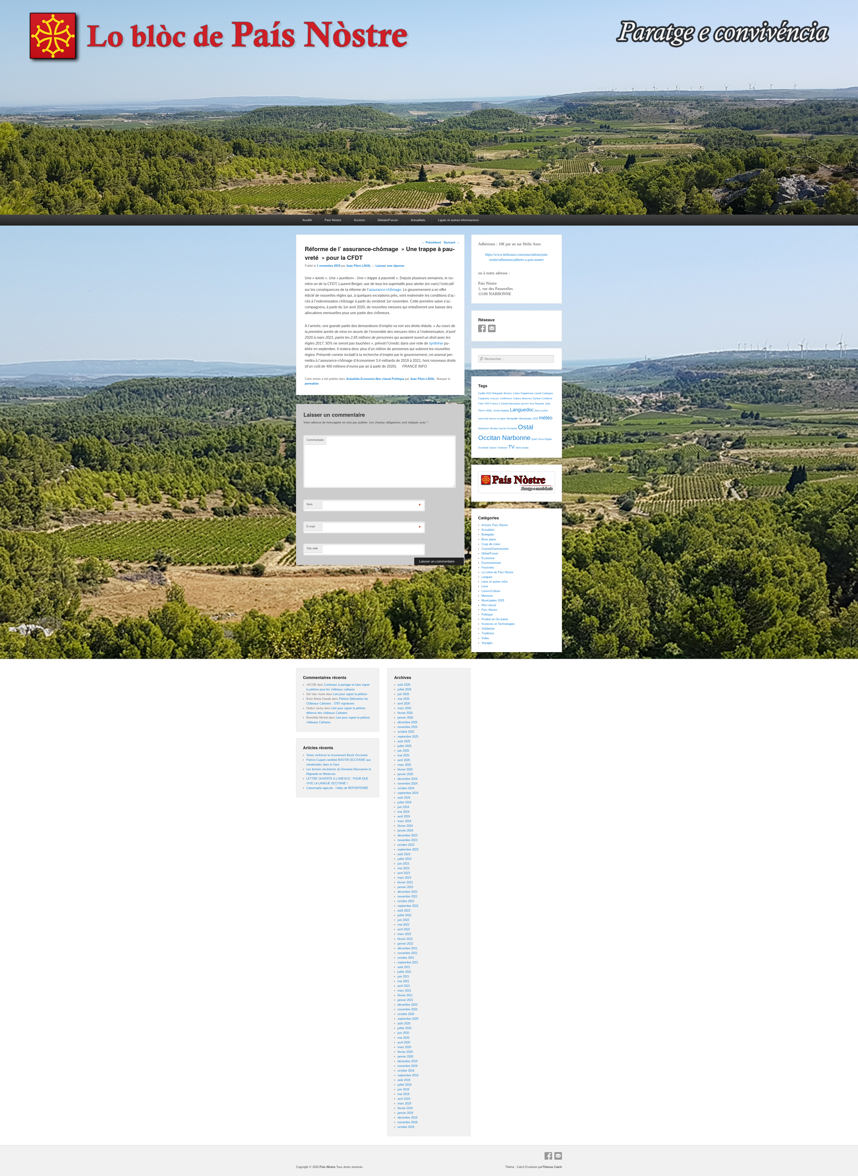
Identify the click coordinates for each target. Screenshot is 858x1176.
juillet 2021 (404, 971)
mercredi (483, 418)
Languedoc (522, 409)
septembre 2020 (407, 1018)
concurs (494, 398)
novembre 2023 (407, 840)
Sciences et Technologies (498, 624)
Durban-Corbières (542, 398)
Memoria (487, 595)
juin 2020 (403, 1032)
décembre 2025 (407, 722)
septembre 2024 (407, 793)
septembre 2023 (407, 849)
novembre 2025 (407, 727)
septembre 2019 (407, 1075)
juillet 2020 (404, 1028)
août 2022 (403, 910)
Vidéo (485, 638)
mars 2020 (404, 1047)
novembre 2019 (407, 1066)
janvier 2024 (405, 830)
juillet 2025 (404, 746)
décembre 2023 (407, 835)
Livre (485, 586)
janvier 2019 (405, 1113)
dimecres (527, 398)
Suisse (493, 447)
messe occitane (497, 418)
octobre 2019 (405, 1070)
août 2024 (403, 797)
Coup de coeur (491, 544)
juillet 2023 (404, 859)
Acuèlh (307, 220)
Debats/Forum (388, 220)
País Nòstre (333, 220)
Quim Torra (537, 439)
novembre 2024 (407, 783)
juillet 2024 (404, 802)
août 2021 (403, 967)
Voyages (487, 643)
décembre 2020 (407, 1004)
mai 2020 (403, 1037)
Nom (310, 504)
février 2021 (405, 995)
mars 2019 (404, 1103)
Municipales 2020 (528, 418)
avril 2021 (403, 986)
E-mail (311, 526)
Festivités (488, 567)
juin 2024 (403, 807)
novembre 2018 (407, 1122)
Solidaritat (488, 628)
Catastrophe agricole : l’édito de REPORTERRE (337, 788)
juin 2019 (403, 1089)
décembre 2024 (407, 778)
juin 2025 (403, 750)
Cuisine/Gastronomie (495, 548)
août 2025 (403, 741)
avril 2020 (403, 1042)
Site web (312, 548)
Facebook (482, 328)
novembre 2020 (407, 1009)
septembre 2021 (407, 962)
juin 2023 (403, 863)
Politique (398, 379)
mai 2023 (403, 868)
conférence (506, 398)
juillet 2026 (404, 689)
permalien (312, 383)
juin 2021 (403, 976)
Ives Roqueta (537, 403)
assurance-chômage (385, 290)
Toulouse (502, 447)
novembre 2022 (407, 896)
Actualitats (418, 220)
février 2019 (405, 1108)
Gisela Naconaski (510, 403)
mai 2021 (403, 981)
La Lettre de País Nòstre (497, 572)
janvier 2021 (405, 1000)
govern (525, 403)
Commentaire (315, 440)
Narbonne (483, 428)
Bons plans (489, 539)
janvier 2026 (405, 717)
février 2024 (405, 825)
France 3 (495, 403)
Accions (359, 220)
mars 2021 (404, 990)
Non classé (383, 379)
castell (537, 393)
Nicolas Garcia (498, 428)
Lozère (544, 410)
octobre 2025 (405, 731)
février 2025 (405, 769)
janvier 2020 (405, 1056)
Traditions (488, 633)
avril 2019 (403, 1098)
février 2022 (405, 939)
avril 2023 (403, 873)
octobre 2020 (405, 1014)
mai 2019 (403, 1094)
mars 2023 (404, 877)
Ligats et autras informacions (458, 220)
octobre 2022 (405, 901)
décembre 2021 (407, 948)
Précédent (431, 242)
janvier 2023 (405, 887)
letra (537, 410)
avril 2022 (403, 929)
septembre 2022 (407, 905)
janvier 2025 (405, 774)
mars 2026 (404, 708)
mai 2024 (403, 811)
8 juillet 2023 (484, 393)
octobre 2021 (405, 957)
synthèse (436, 343)
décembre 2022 (407, 891)
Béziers (508, 393)
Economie (368, 379)
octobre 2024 (405, 788)
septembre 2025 (407, 736)
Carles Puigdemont (523, 393)
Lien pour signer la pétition (350, 694)
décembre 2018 (407, 1117)
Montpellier (512, 418)
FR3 (487, 403)
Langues (487, 577)
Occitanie (512, 428)
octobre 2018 (405, 1127)
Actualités (353, 379)
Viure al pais (522, 447)
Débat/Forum (490, 553)
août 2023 (403, 854)
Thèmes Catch (552, 1167)
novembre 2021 (407, 953)
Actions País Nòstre (495, 525)
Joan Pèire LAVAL (358, 265)
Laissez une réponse (390, 265)
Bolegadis (497, 393)
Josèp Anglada (501, 410)
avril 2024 (403, 816)
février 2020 (405, 1051)
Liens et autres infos (495, 581)
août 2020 (403, 1023)
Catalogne (547, 393)
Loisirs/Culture (491, 591)
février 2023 (405, 882)
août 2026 (403, 684)
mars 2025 (404, 764)
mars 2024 (404, 821)
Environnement (491, 563)
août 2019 (403, 1080)
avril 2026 (403, 703)
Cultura (517, 398)
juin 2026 (403, 694)
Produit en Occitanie (495, 619)
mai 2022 (403, 924)
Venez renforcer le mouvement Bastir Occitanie (337, 755)
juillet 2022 (404, 915)
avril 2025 (403, 760)
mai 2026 (403, 698)
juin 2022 (403, 920)
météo (545, 418)
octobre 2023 (405, 844)
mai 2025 (403, 755)
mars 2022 (404, 934)
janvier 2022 (405, 943)
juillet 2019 (404, 1084)
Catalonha (483, 398)
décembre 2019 (407, 1061)
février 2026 (405, 713)
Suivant (451, 242)
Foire (481, 403)
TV (511, 447)
